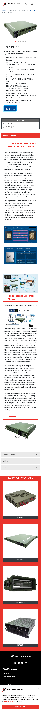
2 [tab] (18, 41)
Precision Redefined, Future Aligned (21, 297)
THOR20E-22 (20, 602)
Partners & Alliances (9, 676)
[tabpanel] (20, 29)
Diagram (12, 417)
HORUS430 (20, 517)
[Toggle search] (32, 4)
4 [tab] (23, 41)
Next (34, 29)
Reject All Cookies (20, 712)
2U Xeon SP (33, 10)
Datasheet (10, 124)
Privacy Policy (9, 701)
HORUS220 (20, 560)
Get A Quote (10, 127)
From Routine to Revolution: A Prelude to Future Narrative (22, 145)
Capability (6, 673)
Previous (6, 29)
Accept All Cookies (20, 706)
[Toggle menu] (38, 4)
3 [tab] (20, 41)
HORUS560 (20, 645)
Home (3, 10)
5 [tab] (25, 41)
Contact (5, 680)
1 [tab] (15, 41)
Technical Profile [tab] (10, 136)
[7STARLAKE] (11, 4)
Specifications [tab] (9, 455)
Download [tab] (7, 467)
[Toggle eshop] (26, 4)
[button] (20, 29)
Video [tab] (5, 461)
